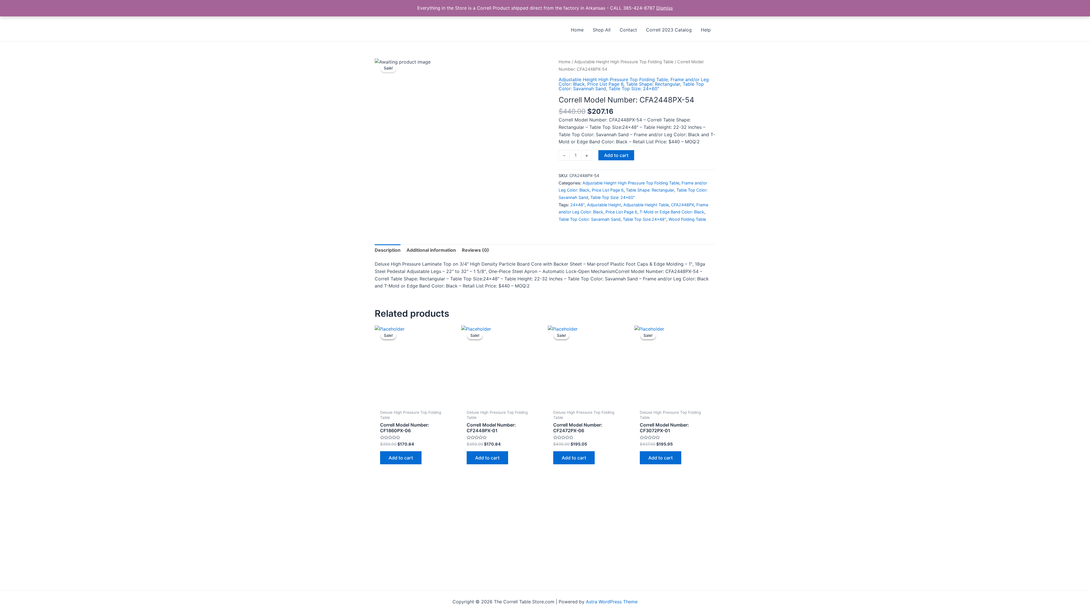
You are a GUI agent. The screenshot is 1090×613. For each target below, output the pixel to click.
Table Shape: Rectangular (653, 84)
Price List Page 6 (605, 84)
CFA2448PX (682, 204)
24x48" (577, 204)
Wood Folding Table (687, 219)
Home (565, 61)
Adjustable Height (604, 204)
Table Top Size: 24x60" (634, 88)
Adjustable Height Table (646, 204)
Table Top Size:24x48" (644, 219)
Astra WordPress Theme (612, 601)
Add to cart (616, 155)
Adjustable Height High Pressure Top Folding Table (624, 61)
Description (388, 250)
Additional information (431, 250)
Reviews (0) (475, 250)
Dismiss (664, 8)
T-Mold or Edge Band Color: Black (672, 211)
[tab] (388, 250)
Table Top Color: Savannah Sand (590, 219)
